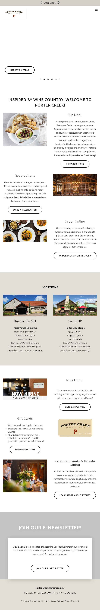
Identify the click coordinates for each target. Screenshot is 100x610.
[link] (14, 10)
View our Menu (75, 164)
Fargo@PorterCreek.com (75, 343)
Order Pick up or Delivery (75, 256)
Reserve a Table (19, 70)
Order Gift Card (25, 449)
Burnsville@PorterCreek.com (25, 343)
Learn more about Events (75, 495)
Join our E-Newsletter (50, 568)
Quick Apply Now (75, 407)
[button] (40, 79)
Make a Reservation (25, 210)
